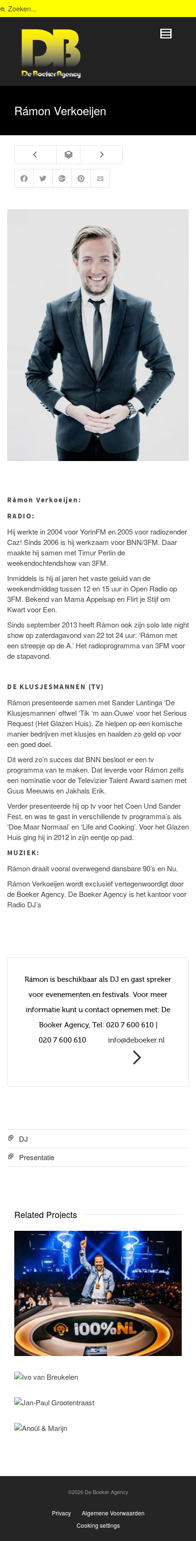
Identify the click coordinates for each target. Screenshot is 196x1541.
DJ (23, 1139)
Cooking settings (98, 1525)
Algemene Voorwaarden (113, 1513)
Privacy (61, 1513)
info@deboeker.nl (136, 1040)
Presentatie (36, 1157)
